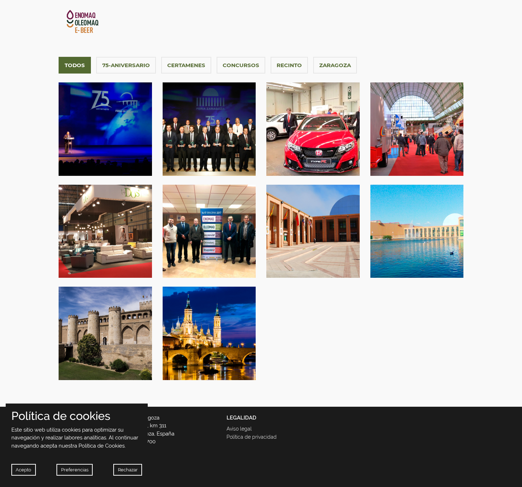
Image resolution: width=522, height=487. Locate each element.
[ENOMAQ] (122, 21)
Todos (75, 65)
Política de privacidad (252, 437)
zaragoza (335, 65)
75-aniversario (126, 65)
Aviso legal (239, 429)
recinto (289, 65)
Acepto (23, 469)
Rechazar (128, 469)
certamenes (186, 65)
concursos (241, 65)
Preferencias (74, 469)
